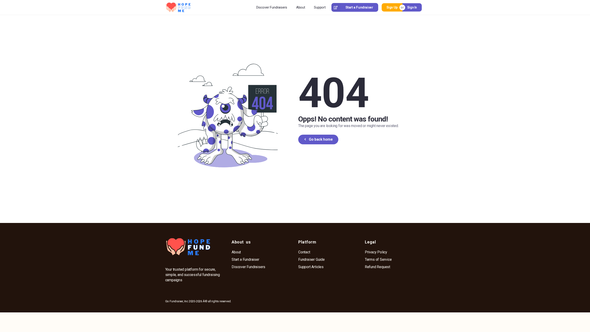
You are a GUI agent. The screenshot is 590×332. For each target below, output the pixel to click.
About (300, 7)
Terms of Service (378, 259)
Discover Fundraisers (271, 7)
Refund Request (377, 267)
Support (320, 7)
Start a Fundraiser (359, 7)
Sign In (412, 7)
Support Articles (311, 267)
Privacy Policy (376, 252)
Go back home (321, 139)
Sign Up (392, 7)
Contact (304, 252)
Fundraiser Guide (311, 259)
